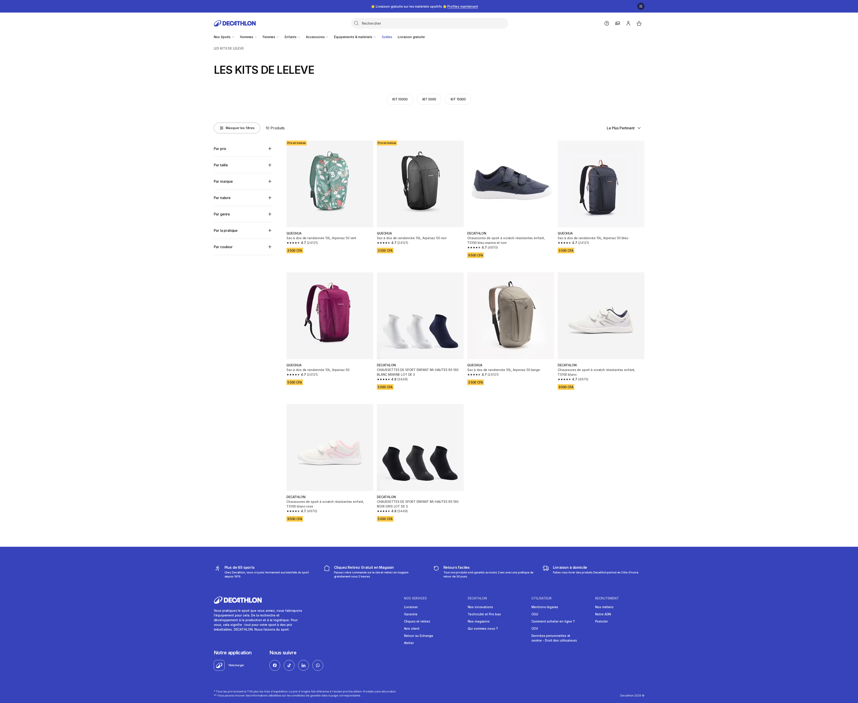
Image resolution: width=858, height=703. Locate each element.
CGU (534, 614)
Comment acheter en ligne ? (553, 621)
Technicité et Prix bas (484, 614)
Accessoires (315, 37)
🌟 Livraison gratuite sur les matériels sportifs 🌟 (424, 6)
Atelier (409, 643)
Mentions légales (544, 607)
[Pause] (640, 6)
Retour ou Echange (418, 636)
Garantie (410, 614)
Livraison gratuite (411, 37)
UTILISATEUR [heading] (541, 598)
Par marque (223, 181)
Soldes (387, 37)
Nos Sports (222, 37)
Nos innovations (480, 607)
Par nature (222, 197)
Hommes (247, 37)
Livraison (411, 607)
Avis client (411, 628)
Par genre (222, 214)
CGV (534, 628)
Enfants (291, 37)
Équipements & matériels (353, 37)
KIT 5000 (429, 99)
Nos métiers (604, 607)
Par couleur (223, 247)
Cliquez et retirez (417, 621)
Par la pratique (226, 230)
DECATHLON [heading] (477, 598)
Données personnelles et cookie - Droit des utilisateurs (554, 638)
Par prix (220, 148)
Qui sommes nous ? (483, 628)
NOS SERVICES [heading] (415, 598)
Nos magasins (479, 621)
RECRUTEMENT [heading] (607, 598)
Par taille (221, 165)
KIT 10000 (400, 99)
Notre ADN (603, 614)
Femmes (269, 37)
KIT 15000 (458, 99)
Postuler (601, 621)
